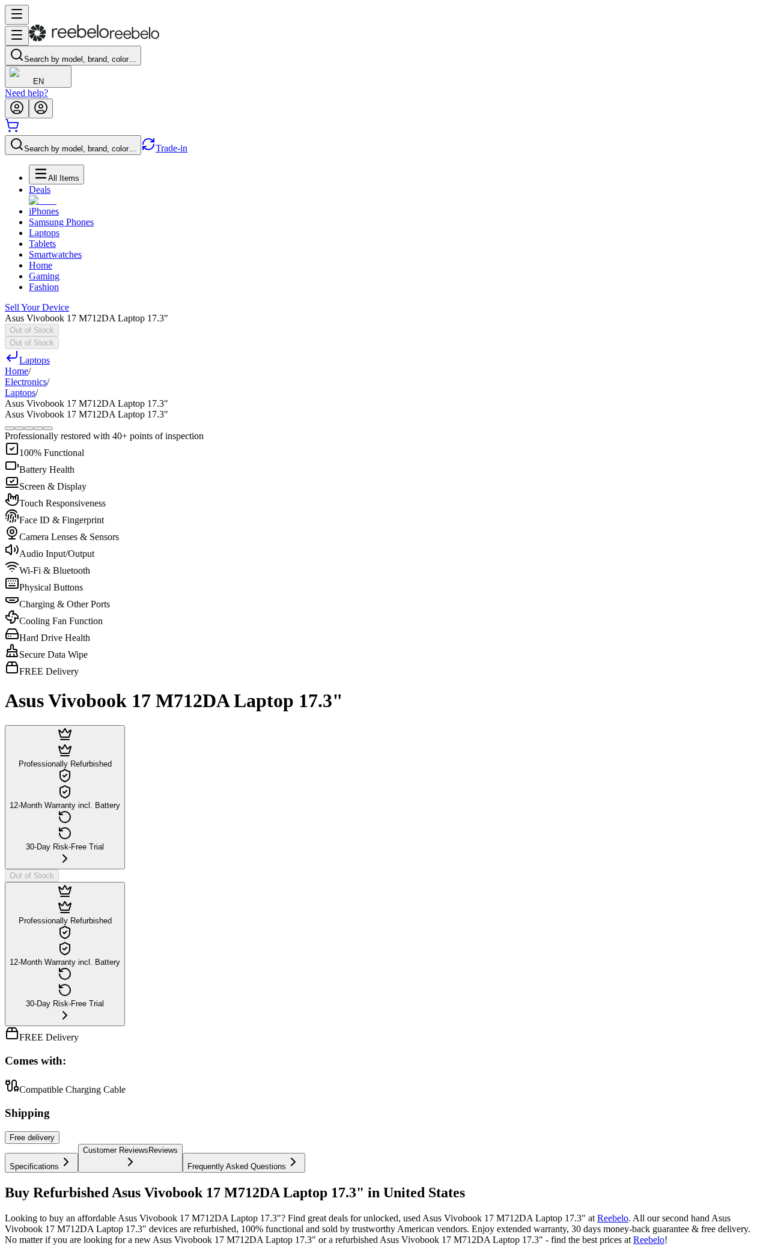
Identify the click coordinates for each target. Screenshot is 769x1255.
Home (40, 265)
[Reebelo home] (94, 39)
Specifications (34, 1166)
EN (38, 81)
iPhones (44, 211)
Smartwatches (55, 254)
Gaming (44, 276)
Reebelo (612, 1218)
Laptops (44, 233)
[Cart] (12, 129)
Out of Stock (32, 330)
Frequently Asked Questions (236, 1166)
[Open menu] (17, 15)
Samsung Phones (61, 222)
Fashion (44, 287)
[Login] (17, 108)
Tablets (42, 244)
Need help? (26, 93)
